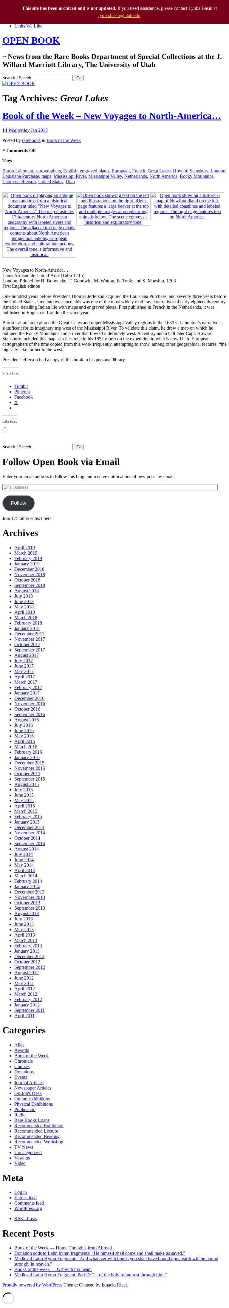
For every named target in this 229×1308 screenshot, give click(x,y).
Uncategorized (28, 1152)
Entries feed (25, 1197)
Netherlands (135, 176)
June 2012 (24, 977)
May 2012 (24, 983)
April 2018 (24, 612)
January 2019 (27, 563)
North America (163, 176)
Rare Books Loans (31, 1120)
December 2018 (29, 569)
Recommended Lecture (36, 1130)
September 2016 (29, 714)
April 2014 (24, 870)
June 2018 (24, 601)
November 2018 (29, 574)
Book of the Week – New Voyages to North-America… (111, 115)
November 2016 (29, 703)
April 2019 (24, 547)
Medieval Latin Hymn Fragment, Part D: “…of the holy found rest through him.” (90, 1274)
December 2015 (29, 762)
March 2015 (25, 811)
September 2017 (29, 649)
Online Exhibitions (32, 1098)
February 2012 (28, 999)
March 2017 (25, 682)
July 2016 (23, 725)
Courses (22, 1066)
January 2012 (27, 1004)
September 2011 (29, 1010)
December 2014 (29, 827)
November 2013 (29, 897)
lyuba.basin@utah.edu (119, 15)
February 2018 (28, 622)
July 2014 (23, 854)
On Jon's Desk (28, 1093)
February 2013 (28, 945)
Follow (18, 503)
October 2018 (27, 579)
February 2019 (28, 558)
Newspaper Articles (32, 1087)
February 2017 (28, 687)
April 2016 (24, 741)
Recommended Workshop (38, 1141)
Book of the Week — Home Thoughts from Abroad (63, 1247)
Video (20, 1163)
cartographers (48, 170)
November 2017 (29, 639)
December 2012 (29, 956)
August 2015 (26, 784)
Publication (24, 1109)
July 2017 (23, 660)
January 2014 (27, 886)
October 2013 (27, 902)
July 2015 (23, 789)
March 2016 (25, 746)
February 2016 (28, 752)
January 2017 (27, 692)
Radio (20, 1114)
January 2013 (27, 951)
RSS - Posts (25, 1218)
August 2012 (26, 972)
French (138, 170)
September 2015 (29, 778)
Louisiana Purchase (20, 176)
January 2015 (27, 821)
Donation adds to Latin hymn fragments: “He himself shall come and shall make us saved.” (99, 1253)
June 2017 (24, 665)
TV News (23, 1147)
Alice (19, 1044)
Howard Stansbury (190, 170)
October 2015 (27, 773)
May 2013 (24, 929)
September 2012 (29, 967)
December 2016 (29, 698)
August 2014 (26, 848)
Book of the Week (64, 140)
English (70, 170)
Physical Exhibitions (33, 1104)
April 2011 (24, 1015)
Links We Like (28, 25)
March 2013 (25, 940)
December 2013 (29, 891)
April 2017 (24, 676)
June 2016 (24, 730)
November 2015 (29, 768)
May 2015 (24, 800)
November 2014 (29, 832)
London (218, 170)
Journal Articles (29, 1082)
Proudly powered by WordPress (32, 1284)
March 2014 (25, 875)
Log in (20, 1192)
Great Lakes (159, 170)
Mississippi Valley (105, 176)
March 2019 (25, 553)
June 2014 (24, 859)
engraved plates (94, 170)
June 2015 (24, 795)
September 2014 (29, 843)
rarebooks (31, 140)
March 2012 (25, 994)
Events (20, 1077)
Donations (24, 1071)
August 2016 (26, 719)
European (121, 170)
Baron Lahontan (17, 170)
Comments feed (29, 1202)
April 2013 (24, 934)
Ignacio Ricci (114, 1284)
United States (50, 181)
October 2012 (27, 961)
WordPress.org (28, 1208)
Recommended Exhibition (39, 1125)
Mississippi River (70, 176)
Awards (21, 1050)
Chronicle (23, 1061)
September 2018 (29, 585)
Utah (70, 181)
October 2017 (27, 644)
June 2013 (24, 924)
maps (46, 176)
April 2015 (24, 805)
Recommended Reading (37, 1136)
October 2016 (27, 709)
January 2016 (27, 757)
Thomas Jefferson (19, 181)
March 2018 (25, 617)
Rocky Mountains (196, 176)
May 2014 (24, 865)
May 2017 (24, 671)
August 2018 (26, 590)
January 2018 (27, 628)
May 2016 (24, 735)
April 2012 (24, 988)
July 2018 (23, 596)
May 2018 (24, 606)
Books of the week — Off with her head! (53, 1269)
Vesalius (22, 1157)
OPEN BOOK (31, 40)
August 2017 (26, 655)
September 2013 (29, 908)
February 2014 (28, 881)
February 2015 (28, 816)
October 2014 (27, 838)
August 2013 (26, 913)
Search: (9, 77)
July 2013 (23, 918)
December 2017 (29, 633)
